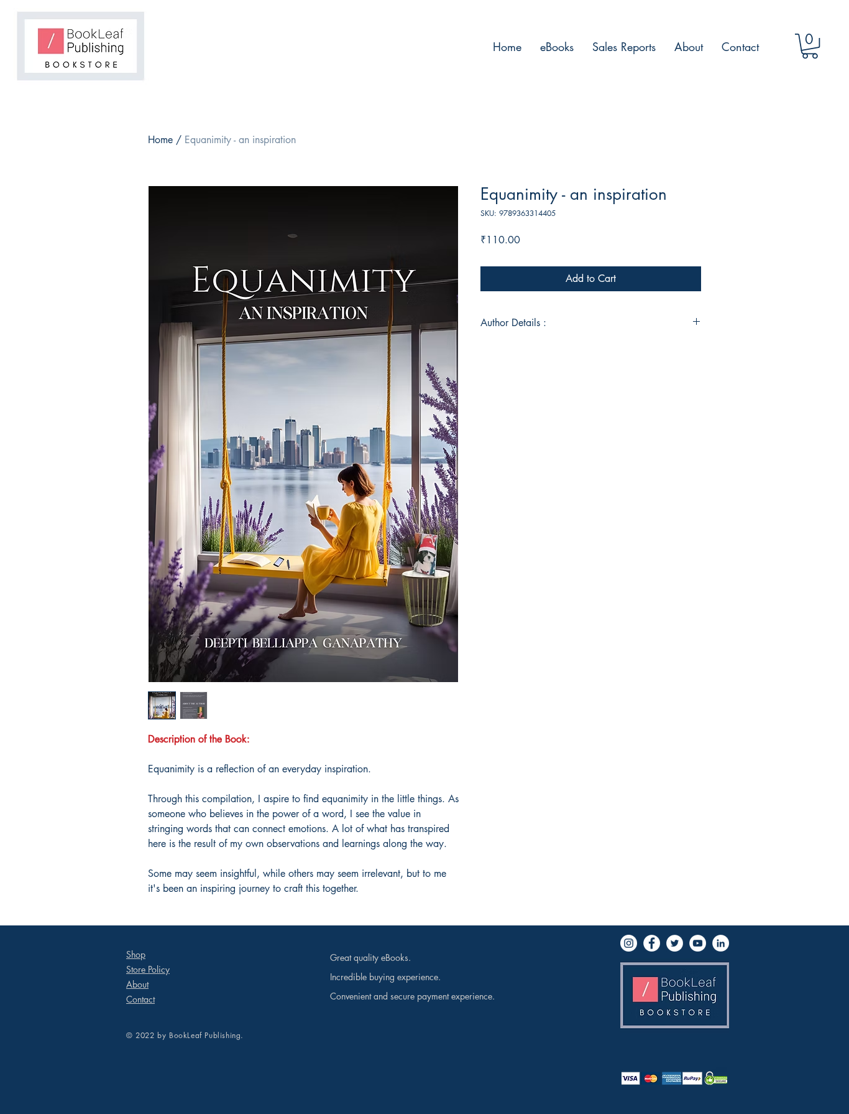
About (137, 984)
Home (160, 139)
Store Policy (148, 969)
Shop (135, 954)
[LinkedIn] (720, 943)
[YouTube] (697, 943)
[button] (810, 46)
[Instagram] (628, 943)
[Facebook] (651, 943)
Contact (140, 999)
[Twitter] (674, 943)
